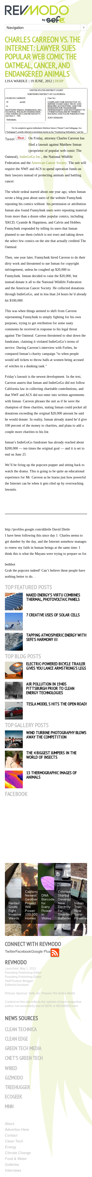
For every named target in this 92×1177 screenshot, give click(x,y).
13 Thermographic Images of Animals (51, 775)
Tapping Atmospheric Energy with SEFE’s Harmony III (56, 637)
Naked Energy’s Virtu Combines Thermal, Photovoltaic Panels (53, 597)
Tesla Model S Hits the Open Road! (56, 704)
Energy (10, 1146)
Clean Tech (14, 1140)
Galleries (12, 1164)
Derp (59, 81)
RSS (55, 953)
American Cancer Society (48, 163)
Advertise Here (17, 1129)
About (9, 1123)
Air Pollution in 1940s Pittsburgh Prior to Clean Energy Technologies (50, 688)
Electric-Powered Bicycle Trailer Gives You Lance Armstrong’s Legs (56, 666)
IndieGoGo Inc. (30, 157)
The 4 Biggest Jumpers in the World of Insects (51, 755)
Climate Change (18, 1152)
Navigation (15, 27)
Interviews (13, 1170)
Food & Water (16, 1158)
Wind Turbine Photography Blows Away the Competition (56, 735)
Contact (11, 1135)
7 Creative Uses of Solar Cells (53, 615)
